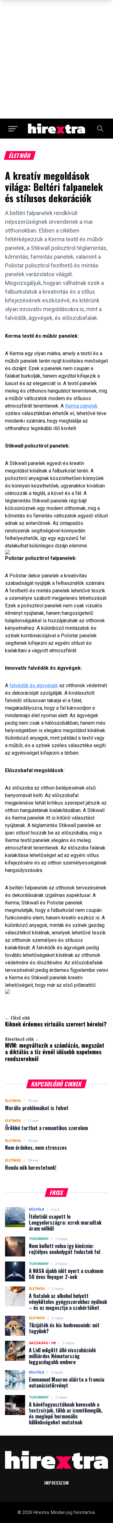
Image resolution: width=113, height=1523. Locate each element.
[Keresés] (100, 128)
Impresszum (56, 1482)
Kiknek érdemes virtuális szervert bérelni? (56, 1021)
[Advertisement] (56, 59)
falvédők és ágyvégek (33, 685)
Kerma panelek (81, 406)
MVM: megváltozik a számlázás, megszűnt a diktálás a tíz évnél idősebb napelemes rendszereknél (54, 1049)
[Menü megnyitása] (13, 128)
